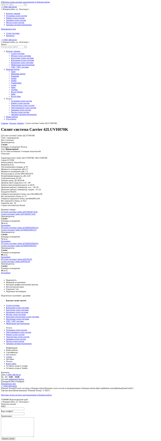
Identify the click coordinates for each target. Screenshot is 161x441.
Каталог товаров (13, 13)
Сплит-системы (12, 33)
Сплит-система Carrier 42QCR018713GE (18, 214)
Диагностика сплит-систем (17, 337)
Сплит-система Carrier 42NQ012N (15, 261)
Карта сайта (11, 364)
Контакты (10, 36)
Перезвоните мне (8, 29)
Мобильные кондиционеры (18, 323)
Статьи (9, 357)
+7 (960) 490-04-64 (9, 7)
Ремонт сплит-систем (15, 18)
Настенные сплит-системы (17, 319)
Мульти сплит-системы (16, 314)
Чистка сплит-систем (15, 22)
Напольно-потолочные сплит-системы (22, 317)
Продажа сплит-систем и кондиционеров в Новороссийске (26, 395)
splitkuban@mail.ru (16, 379)
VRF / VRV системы (15, 321)
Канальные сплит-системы (17, 308)
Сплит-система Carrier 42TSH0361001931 (18, 246)
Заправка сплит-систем (16, 20)
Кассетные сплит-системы (17, 310)
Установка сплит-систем (16, 16)
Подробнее (5, 225)
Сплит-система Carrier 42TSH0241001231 (18, 230)
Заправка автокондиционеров (19, 25)
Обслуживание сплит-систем (18, 332)
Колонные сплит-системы (17, 312)
